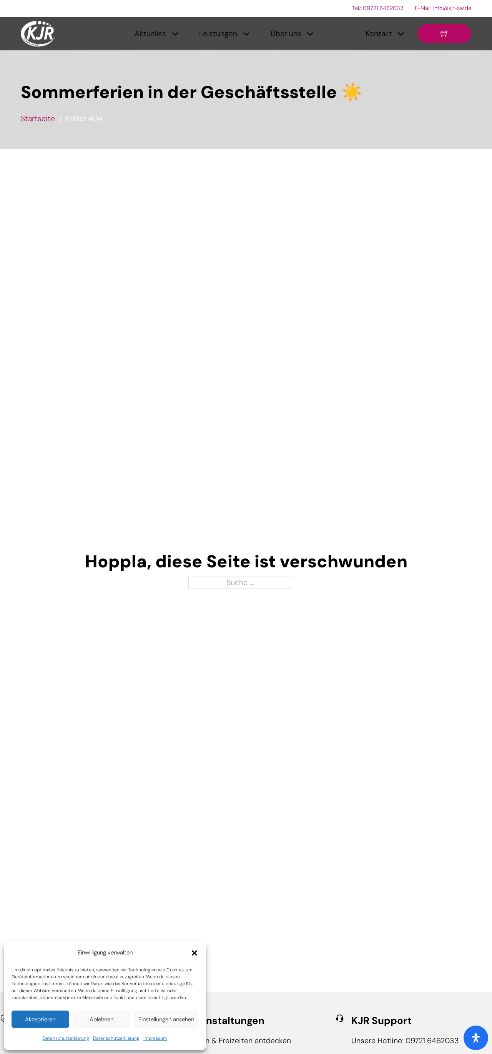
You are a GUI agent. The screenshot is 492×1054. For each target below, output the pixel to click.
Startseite (38, 118)
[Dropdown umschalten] (175, 34)
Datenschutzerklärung (66, 1038)
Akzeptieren (40, 1019)
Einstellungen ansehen (166, 1019)
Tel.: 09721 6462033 (378, 8)
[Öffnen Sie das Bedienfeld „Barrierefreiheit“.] (476, 1038)
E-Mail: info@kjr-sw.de (443, 8)
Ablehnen (101, 1019)
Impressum (155, 1038)
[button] (194, 953)
